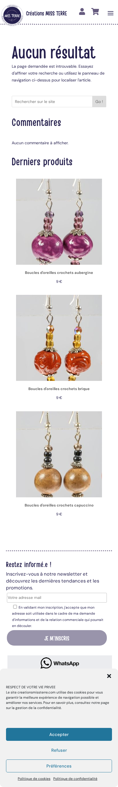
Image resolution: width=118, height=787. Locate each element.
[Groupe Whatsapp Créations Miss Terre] (59, 663)
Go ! (99, 101)
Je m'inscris (56, 638)
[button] (109, 676)
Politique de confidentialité (75, 778)
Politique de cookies (34, 778)
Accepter (59, 734)
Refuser (59, 750)
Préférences (59, 766)
